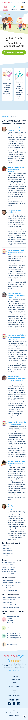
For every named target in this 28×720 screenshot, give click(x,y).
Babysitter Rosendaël (8, 585)
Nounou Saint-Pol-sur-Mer (9, 605)
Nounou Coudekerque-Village (10, 607)
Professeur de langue (13, 635)
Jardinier (10, 618)
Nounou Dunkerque (7, 553)
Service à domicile (12, 620)
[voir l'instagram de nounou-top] (18, 703)
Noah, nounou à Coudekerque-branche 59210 (15, 507)
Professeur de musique (14, 637)
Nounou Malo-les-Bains (8, 599)
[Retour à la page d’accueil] (8, 2)
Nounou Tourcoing (7, 550)
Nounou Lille (5, 545)
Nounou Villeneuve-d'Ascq (9, 556)
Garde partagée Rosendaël (9, 590)
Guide (14, 690)
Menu (23, 2)
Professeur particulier (13, 633)
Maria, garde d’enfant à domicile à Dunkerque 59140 (16, 252)
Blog (14, 692)
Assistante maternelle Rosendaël (11, 582)
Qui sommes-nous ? (14, 679)
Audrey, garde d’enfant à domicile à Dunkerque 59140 (16, 463)
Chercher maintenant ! (15, 52)
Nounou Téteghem (7, 602)
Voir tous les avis (14, 670)
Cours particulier (12, 639)
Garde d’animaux (12, 644)
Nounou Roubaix (6, 548)
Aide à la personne (12, 628)
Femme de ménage (13, 616)
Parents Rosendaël (7, 588)
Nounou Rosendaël (7, 580)
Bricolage (10, 622)
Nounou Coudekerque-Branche (11, 597)
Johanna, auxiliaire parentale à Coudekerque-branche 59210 (17, 296)
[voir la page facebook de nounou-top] (14, 703)
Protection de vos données (14, 713)
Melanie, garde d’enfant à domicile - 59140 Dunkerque (16, 169)
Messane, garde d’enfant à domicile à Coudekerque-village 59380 (17, 337)
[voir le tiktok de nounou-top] (9, 703)
